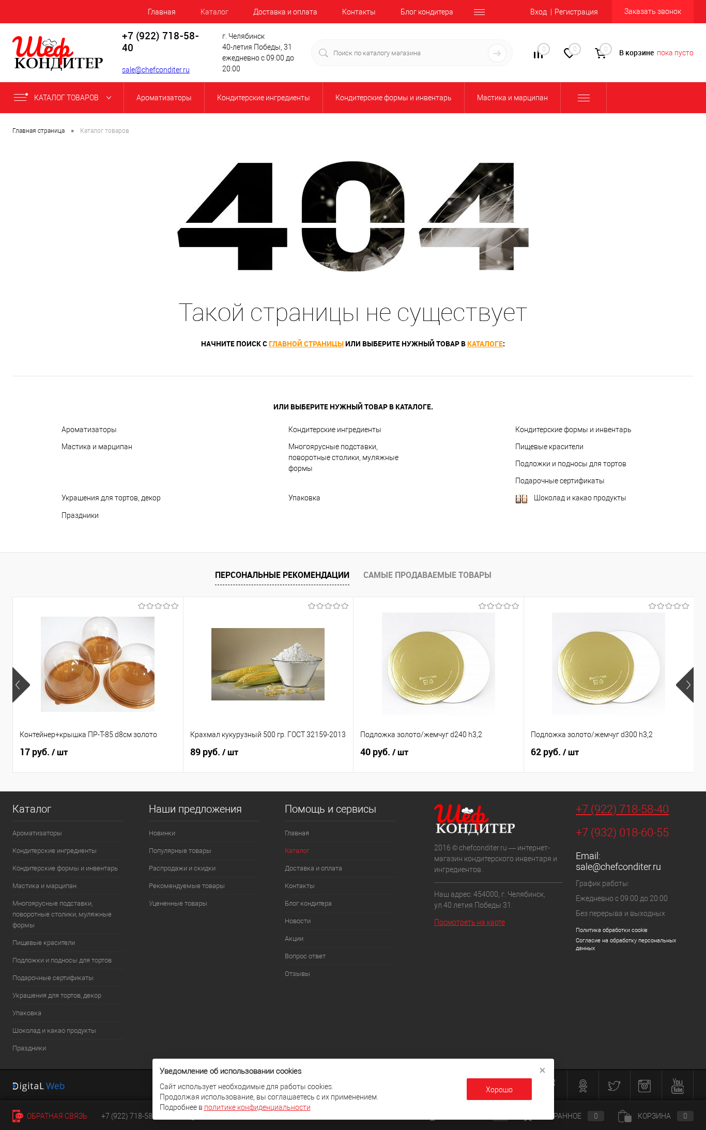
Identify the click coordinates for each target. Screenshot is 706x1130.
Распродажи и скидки (182, 868)
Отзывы (297, 974)
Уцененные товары (178, 903)
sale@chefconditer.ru (156, 70)
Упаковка (304, 498)
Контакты (359, 12)
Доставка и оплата (285, 12)
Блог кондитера (427, 12)
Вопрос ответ (305, 956)
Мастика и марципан (97, 446)
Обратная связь (56, 1116)
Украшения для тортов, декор (111, 498)
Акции (294, 938)
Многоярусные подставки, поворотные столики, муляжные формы (343, 457)
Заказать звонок (652, 11)
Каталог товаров (67, 98)
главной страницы (306, 343)
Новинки (162, 833)
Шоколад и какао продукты (580, 498)
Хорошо (499, 1090)
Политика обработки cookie (612, 930)
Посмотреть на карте (469, 922)
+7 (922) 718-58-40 (622, 809)
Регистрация (576, 12)
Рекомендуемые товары (187, 886)
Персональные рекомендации (282, 575)
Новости (298, 921)
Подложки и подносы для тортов (570, 464)
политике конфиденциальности (257, 1107)
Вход (538, 12)
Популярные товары (180, 850)
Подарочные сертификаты (560, 481)
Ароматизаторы (89, 429)
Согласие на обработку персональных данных (626, 944)
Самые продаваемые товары (427, 575)
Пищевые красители (549, 446)
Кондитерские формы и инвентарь (573, 429)
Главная (162, 12)
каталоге (485, 343)
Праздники (80, 515)
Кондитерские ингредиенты (334, 429)
